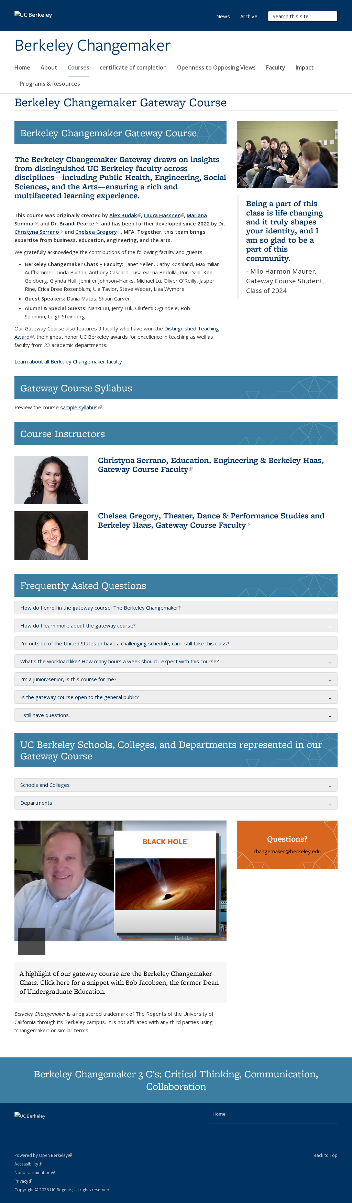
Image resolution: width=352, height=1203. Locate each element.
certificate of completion (133, 67)
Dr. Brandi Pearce (74, 223)
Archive (248, 16)
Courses (78, 67)
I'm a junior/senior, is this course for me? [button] (68, 679)
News (223, 16)
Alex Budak (125, 215)
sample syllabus (81, 407)
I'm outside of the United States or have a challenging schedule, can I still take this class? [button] (124, 643)
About (49, 67)
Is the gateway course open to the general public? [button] (79, 697)
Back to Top (326, 1155)
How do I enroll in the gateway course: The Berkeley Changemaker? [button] (100, 607)
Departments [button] (36, 802)
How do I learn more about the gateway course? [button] (78, 625)
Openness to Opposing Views (216, 67)
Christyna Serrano (38, 231)
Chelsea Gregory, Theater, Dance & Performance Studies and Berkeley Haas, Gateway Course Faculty (211, 520)
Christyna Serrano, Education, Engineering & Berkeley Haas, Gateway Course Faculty (211, 464)
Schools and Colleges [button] (45, 784)
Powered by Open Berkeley (43, 1155)
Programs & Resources (50, 83)
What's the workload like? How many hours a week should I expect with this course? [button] (119, 661)
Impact (305, 67)
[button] (120, 912)
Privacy (23, 1181)
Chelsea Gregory (98, 231)
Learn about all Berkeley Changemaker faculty (68, 361)
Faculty (275, 67)
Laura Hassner (164, 215)
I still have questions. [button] (45, 714)
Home (22, 67)
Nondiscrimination (34, 1172)
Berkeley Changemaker (92, 45)
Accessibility (28, 1164)
